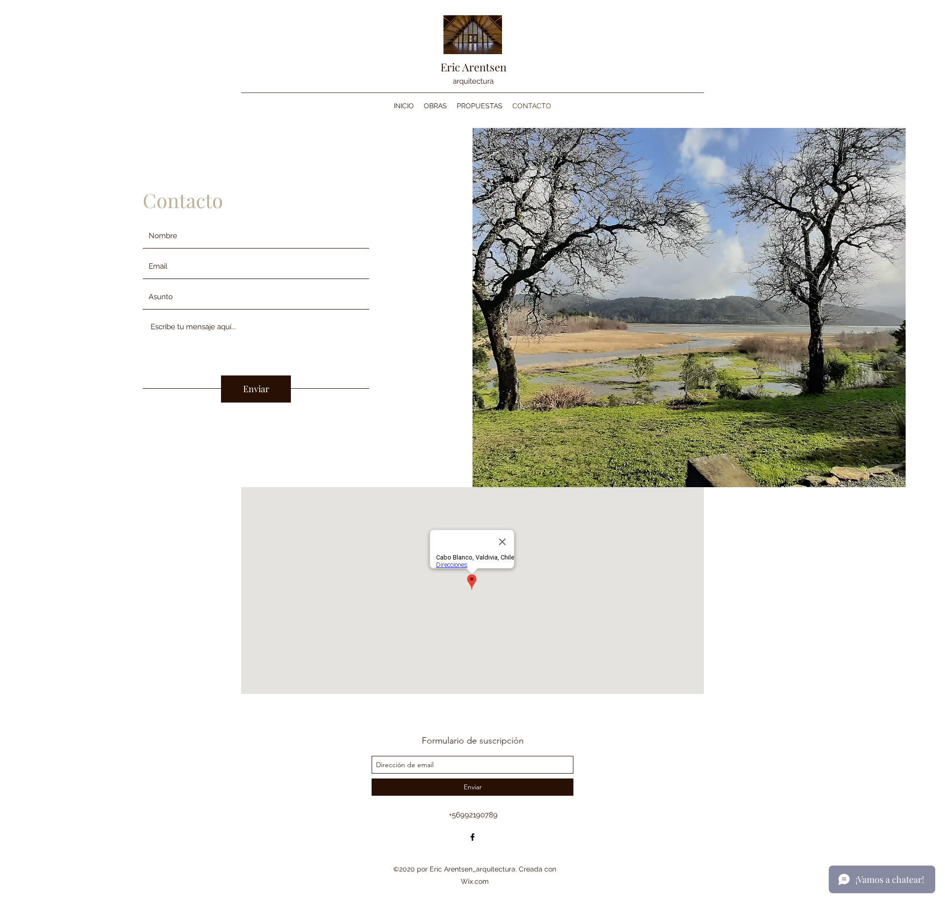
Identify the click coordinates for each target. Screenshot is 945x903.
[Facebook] (472, 837)
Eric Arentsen (473, 67)
